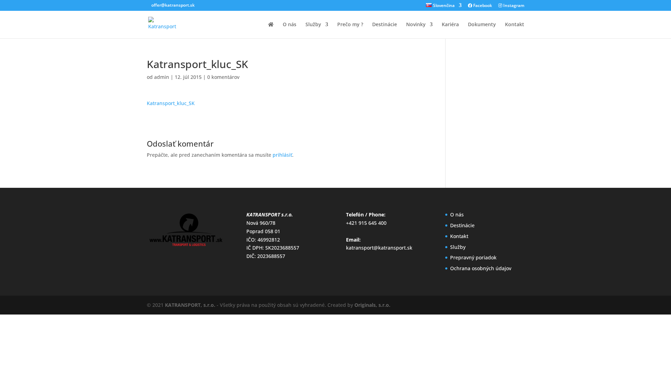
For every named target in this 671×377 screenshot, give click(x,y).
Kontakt (514, 25)
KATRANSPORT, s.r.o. (190, 305)
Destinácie (384, 25)
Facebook (482, 5)
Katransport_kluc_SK (171, 103)
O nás (289, 25)
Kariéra (450, 25)
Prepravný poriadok (473, 257)
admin (161, 77)
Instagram (513, 5)
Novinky (416, 25)
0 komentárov (223, 77)
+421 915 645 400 (366, 223)
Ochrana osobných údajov (480, 268)
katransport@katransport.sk (379, 247)
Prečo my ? (350, 25)
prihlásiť (282, 154)
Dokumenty (482, 25)
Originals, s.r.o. (372, 305)
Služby (313, 25)
